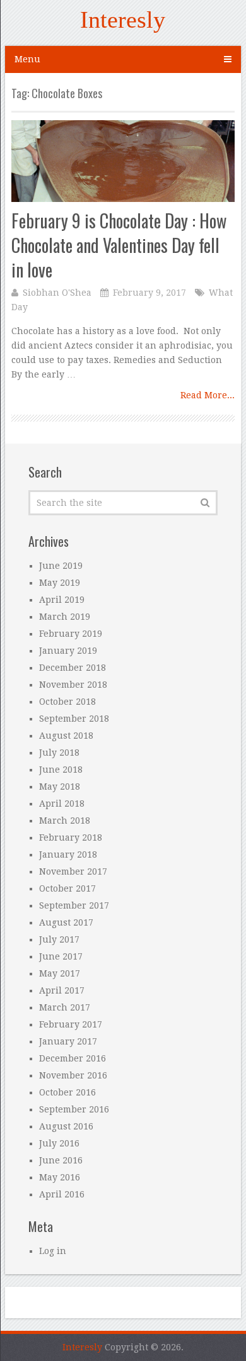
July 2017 (59, 939)
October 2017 (67, 888)
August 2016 (66, 1126)
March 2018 (64, 820)
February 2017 (70, 1024)
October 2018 (67, 702)
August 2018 (66, 736)
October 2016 (67, 1092)
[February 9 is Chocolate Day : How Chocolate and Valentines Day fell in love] (123, 160)
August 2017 (66, 922)
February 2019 (70, 634)
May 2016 (59, 1177)
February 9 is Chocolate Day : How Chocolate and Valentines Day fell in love (118, 245)
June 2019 (61, 566)
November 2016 (73, 1075)
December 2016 (72, 1058)
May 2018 (59, 786)
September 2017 (74, 905)
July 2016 (59, 1143)
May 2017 (59, 973)
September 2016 (74, 1109)
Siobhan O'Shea (57, 293)
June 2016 (61, 1160)
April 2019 (62, 600)
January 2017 (68, 1041)
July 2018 (59, 753)
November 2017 (73, 871)
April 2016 (62, 1194)
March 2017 (64, 1007)
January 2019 (68, 651)
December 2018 (72, 668)
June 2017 (61, 956)
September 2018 (74, 719)
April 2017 (62, 990)
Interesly (122, 19)
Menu (27, 59)
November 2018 (73, 685)
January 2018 (68, 854)
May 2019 (59, 583)
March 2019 (64, 617)
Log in (52, 1251)
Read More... (207, 395)
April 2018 (62, 803)
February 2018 (70, 837)
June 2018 (61, 770)
